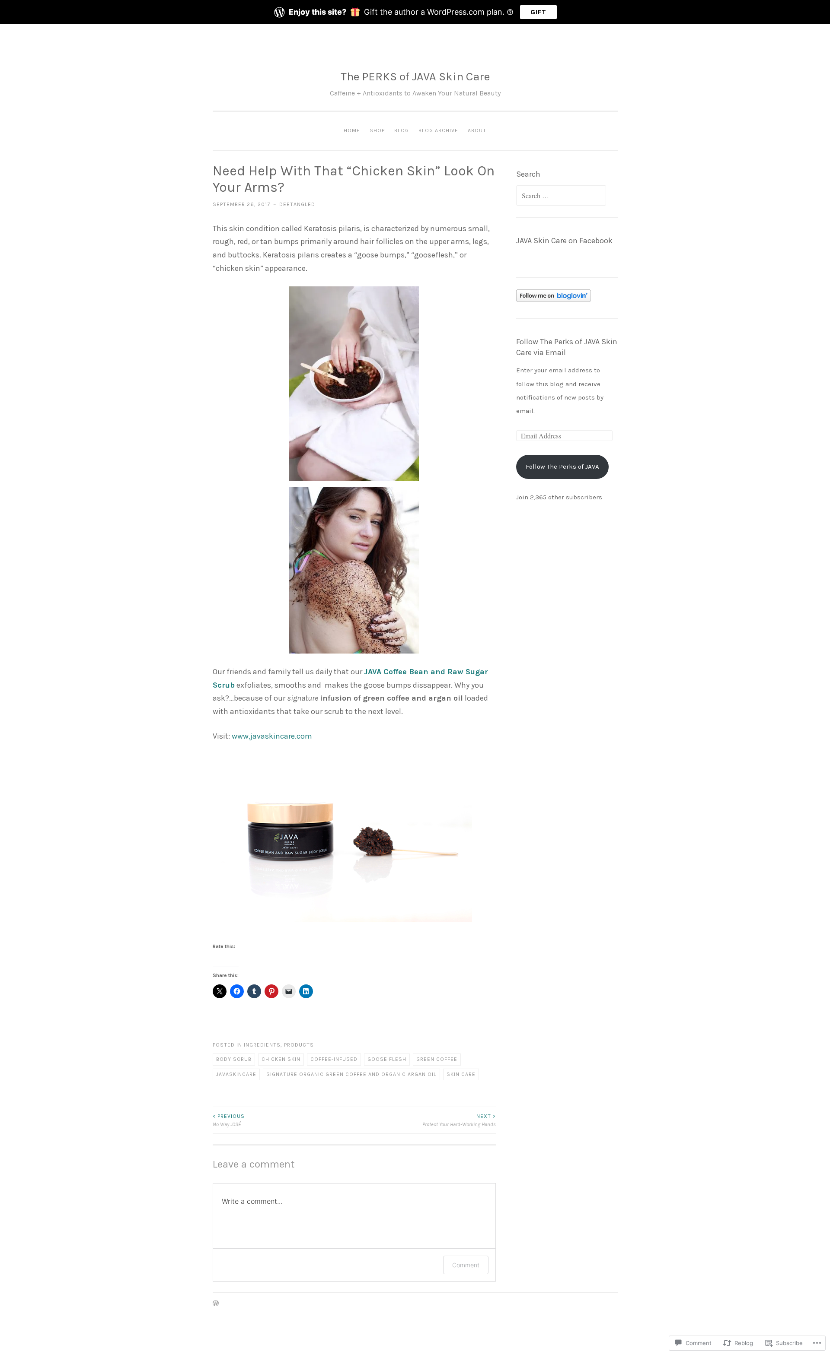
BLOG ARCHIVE (438, 130)
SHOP (377, 130)
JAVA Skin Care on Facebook (564, 240)
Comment (465, 1265)
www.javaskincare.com (272, 736)
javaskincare (236, 1074)
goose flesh (386, 1059)
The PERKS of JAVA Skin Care (415, 76)
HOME (352, 130)
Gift (538, 12)
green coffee (436, 1059)
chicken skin (281, 1059)
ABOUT (477, 130)
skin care (461, 1074)
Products (299, 1045)
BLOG (401, 130)
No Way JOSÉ (229, 1120)
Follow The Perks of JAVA (562, 466)
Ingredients (262, 1045)
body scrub (234, 1059)
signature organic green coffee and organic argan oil (351, 1074)
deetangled (297, 204)
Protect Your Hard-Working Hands (459, 1120)
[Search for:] (561, 196)
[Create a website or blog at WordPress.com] (216, 1304)
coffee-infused (334, 1059)
